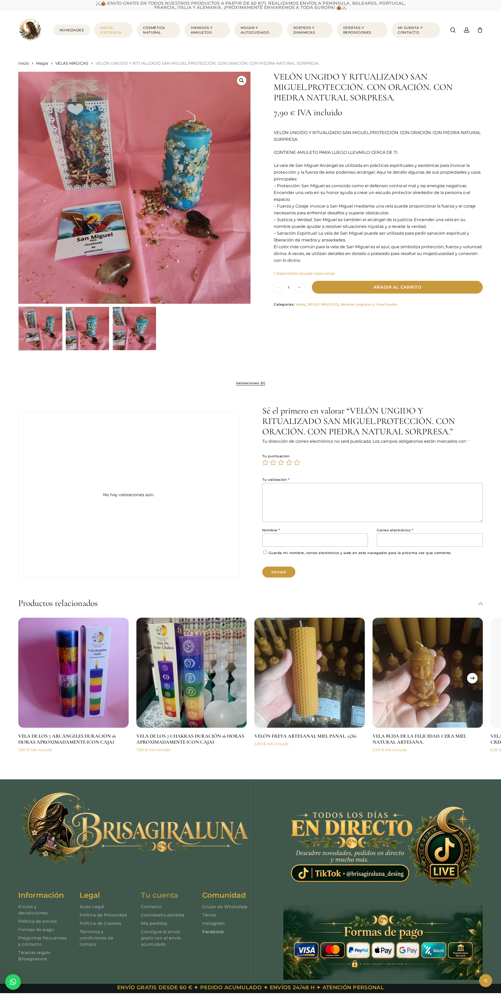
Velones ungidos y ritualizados (368, 304)
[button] (241, 80)
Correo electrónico (395, 530)
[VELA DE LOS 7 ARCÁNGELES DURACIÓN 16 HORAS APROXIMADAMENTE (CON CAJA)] (73, 673)
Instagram (213, 923)
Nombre (271, 530)
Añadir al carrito (397, 287)
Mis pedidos (154, 923)
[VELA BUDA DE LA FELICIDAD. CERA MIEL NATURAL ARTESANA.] (428, 673)
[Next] (472, 678)
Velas (301, 304)
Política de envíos (37, 921)
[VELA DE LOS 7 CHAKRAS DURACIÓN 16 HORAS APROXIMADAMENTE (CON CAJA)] (191, 673)
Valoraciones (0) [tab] (250, 383)
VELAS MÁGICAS (71, 63)
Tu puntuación (276, 456)
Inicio (23, 63)
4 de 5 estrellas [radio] (289, 462)
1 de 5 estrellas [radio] (265, 462)
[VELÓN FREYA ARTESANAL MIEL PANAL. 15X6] (309, 673)
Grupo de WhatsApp (225, 906)
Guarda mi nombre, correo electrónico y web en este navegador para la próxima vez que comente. (360, 553)
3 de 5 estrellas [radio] (281, 462)
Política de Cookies (100, 923)
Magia (42, 63)
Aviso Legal (92, 906)
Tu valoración (276, 479)
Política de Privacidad (103, 915)
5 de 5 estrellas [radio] (297, 462)
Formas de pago (36, 929)
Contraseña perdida (162, 915)
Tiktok (209, 915)
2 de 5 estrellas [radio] (273, 462)
